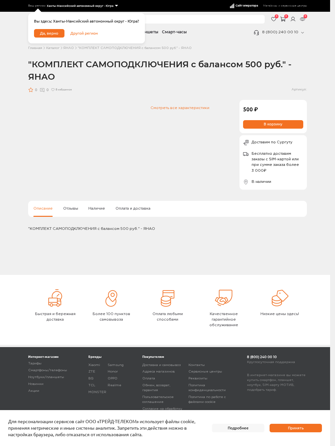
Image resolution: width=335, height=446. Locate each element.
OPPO (112, 378)
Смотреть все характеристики (179, 108)
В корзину (273, 124)
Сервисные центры (205, 371)
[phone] (302, 33)
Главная (35, 48)
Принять (296, 428)
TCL (91, 385)
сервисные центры (294, 5)
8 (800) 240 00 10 (280, 32)
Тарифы (35, 363)
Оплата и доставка (132, 208)
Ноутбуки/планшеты (46, 377)
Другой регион (84, 33)
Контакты (196, 365)
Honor (113, 371)
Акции (33, 391)
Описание (43, 208)
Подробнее (238, 428)
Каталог (53, 48)
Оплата (148, 378)
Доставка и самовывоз (161, 365)
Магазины (270, 5)
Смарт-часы (174, 32)
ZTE (91, 371)
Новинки (36, 384)
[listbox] (82, 6)
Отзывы (70, 208)
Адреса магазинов (158, 371)
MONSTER (97, 392)
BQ (91, 378)
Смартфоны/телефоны (47, 370)
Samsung (116, 365)
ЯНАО (68, 48)
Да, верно (49, 33)
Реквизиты (197, 378)
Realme (114, 385)
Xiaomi (94, 365)
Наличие (96, 208)
